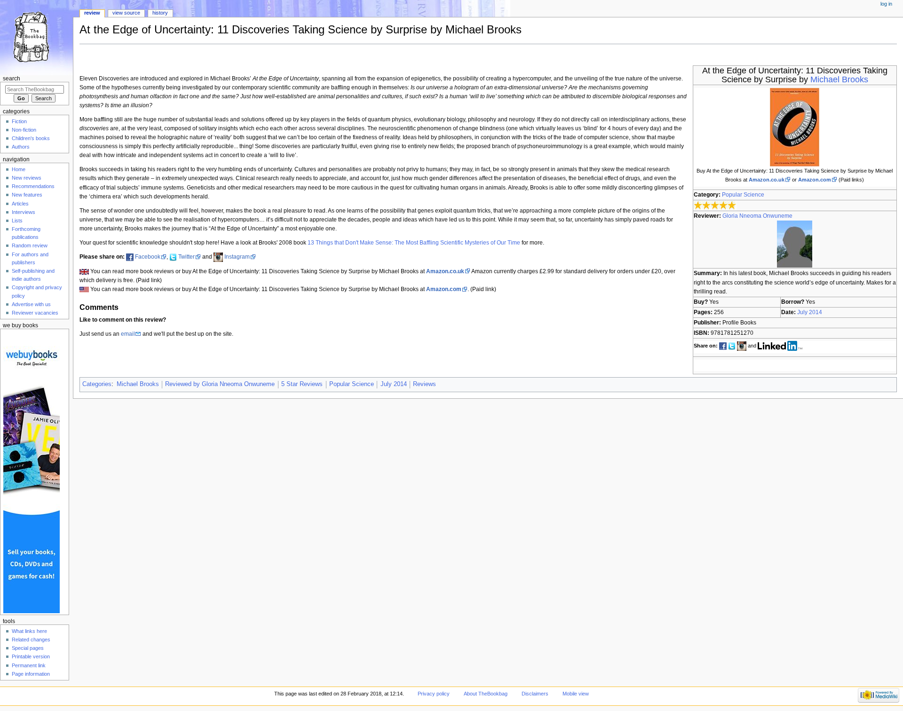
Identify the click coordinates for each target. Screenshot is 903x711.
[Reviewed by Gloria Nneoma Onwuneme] (794, 244)
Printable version (31, 656)
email (128, 334)
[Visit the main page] (36, 36)
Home (18, 169)
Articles (20, 203)
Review (92, 13)
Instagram (237, 256)
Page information (31, 674)
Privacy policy (434, 693)
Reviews (424, 384)
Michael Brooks (839, 79)
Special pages (28, 648)
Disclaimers (535, 693)
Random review (30, 245)
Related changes (31, 639)
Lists (17, 220)
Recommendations (33, 186)
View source (126, 13)
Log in (886, 4)
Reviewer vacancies (35, 313)
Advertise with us (31, 304)
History (160, 13)
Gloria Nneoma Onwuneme (757, 216)
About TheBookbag (485, 693)
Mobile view (575, 693)
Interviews (23, 212)
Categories (96, 384)
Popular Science (743, 194)
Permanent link (29, 665)
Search (11, 78)
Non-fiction (24, 130)
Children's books (31, 138)
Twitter (186, 256)
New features (27, 195)
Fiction (19, 121)
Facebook (147, 256)
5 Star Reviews (302, 384)
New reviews (26, 178)
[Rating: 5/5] (715, 205)
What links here (29, 631)
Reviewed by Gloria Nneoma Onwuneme (220, 384)
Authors (21, 147)
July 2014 (809, 312)
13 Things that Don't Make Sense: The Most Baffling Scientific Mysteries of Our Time (414, 242)
